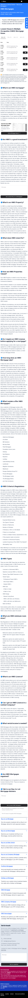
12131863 (5, 986)
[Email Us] (26, 22)
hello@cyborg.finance (10, 941)
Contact (12, 993)
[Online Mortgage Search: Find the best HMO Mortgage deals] (20, 127)
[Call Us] (26, 19)
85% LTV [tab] (22, 37)
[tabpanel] (14, 61)
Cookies (7, 993)
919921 (9, 972)
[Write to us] (26, 24)
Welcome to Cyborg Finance (8, 4)
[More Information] (26, 27)
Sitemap (2, 995)
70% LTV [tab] (3, 37)
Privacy (2, 993)
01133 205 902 (7, 938)
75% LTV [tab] (9, 37)
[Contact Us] (21, 1)
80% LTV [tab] (16, 37)
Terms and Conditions (20, 993)
